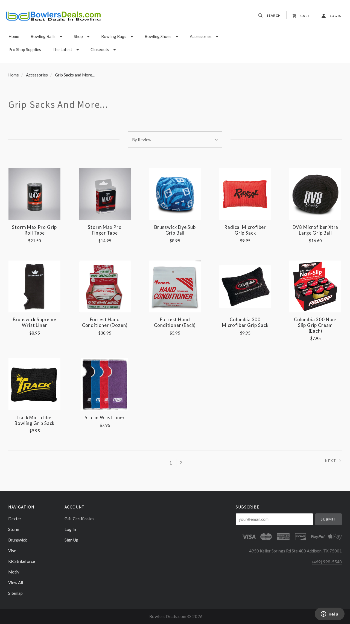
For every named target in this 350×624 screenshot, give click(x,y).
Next (330, 461)
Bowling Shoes (158, 36)
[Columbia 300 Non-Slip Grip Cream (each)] (315, 286)
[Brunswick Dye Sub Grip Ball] (175, 194)
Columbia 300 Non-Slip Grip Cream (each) (315, 325)
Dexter (14, 518)
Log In (70, 529)
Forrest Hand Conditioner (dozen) (105, 322)
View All (15, 582)
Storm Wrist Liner (105, 417)
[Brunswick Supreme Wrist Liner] (34, 286)
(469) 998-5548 (327, 561)
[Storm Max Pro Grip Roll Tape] (34, 194)
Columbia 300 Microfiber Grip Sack (245, 322)
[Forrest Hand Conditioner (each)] (175, 286)
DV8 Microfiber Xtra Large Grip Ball (316, 230)
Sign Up (71, 539)
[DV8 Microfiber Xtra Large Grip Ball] (315, 194)
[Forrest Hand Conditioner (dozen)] (105, 286)
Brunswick (17, 539)
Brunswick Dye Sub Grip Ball (175, 230)
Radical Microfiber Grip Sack (245, 230)
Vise (12, 550)
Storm (13, 529)
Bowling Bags (113, 36)
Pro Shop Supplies (24, 49)
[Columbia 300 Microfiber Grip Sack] (245, 286)
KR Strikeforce (21, 561)
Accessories (201, 36)
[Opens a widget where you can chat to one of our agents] (329, 614)
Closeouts (100, 49)
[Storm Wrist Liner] (105, 384)
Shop (78, 36)
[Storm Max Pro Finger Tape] (105, 194)
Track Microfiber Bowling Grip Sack (34, 420)
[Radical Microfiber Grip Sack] (245, 194)
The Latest (62, 49)
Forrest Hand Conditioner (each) (175, 322)
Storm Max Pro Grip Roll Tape (34, 230)
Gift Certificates (79, 518)
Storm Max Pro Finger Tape (105, 230)
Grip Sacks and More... (75, 74)
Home (13, 36)
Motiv (13, 571)
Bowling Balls (43, 36)
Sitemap (15, 593)
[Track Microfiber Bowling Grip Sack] (34, 384)
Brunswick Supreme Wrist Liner (34, 322)
